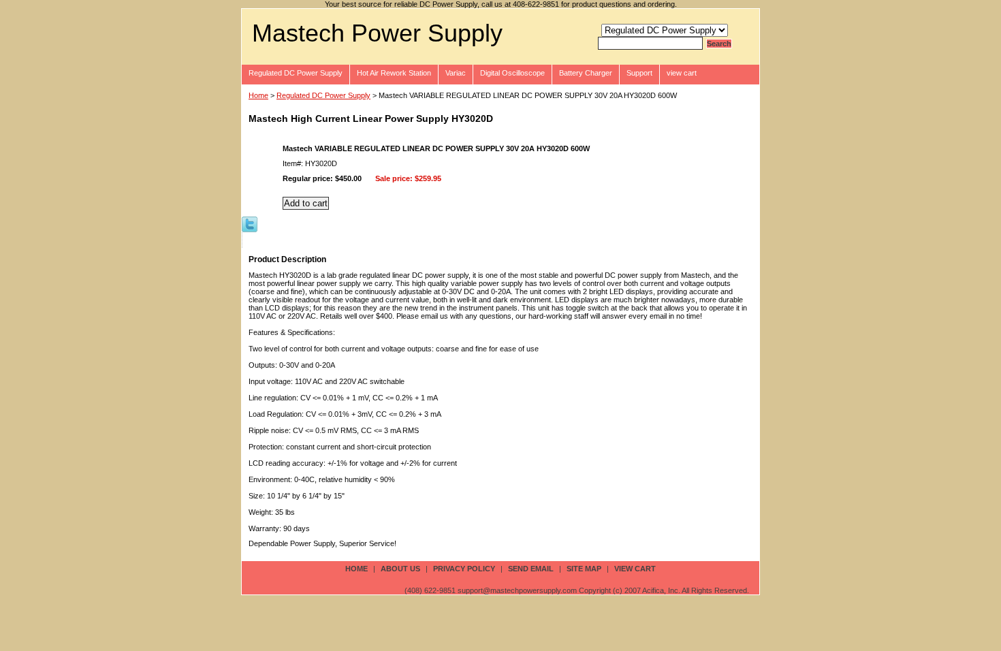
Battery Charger (585, 73)
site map (584, 569)
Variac (455, 73)
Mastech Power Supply (377, 33)
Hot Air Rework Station (394, 73)
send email (531, 569)
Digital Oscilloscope (512, 73)
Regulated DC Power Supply (296, 73)
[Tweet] (249, 223)
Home (258, 95)
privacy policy (464, 569)
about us (400, 569)
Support (639, 73)
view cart (682, 73)
